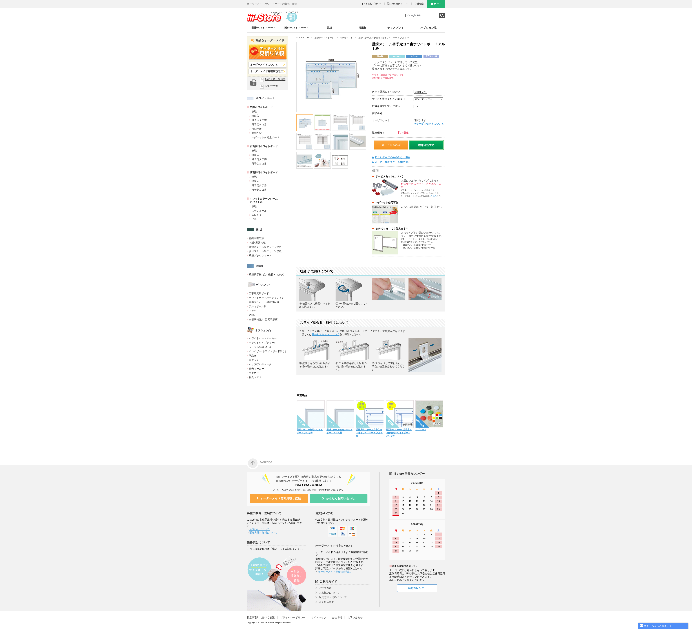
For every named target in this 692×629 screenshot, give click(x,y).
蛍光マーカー (256, 368)
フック (252, 310)
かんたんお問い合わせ (340, 498)
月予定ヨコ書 (259, 124)
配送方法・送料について (263, 532)
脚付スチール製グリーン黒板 (265, 251)
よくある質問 (326, 602)
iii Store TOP (302, 37)
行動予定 (257, 128)
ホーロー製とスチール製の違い (392, 162)
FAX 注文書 (271, 86)
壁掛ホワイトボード (263, 27)
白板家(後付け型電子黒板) (263, 319)
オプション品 (428, 27)
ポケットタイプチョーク (263, 342)
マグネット (255, 372)
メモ (254, 219)
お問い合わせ (373, 4)
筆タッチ (254, 360)
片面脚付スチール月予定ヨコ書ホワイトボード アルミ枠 (369, 432)
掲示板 (362, 27)
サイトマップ (318, 617)
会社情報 (419, 4)
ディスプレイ (395, 27)
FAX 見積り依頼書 (275, 79)
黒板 (329, 27)
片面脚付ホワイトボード (264, 172)
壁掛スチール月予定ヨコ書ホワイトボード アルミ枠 (383, 37)
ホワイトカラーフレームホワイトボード (264, 200)
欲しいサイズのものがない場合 (392, 157)
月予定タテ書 (259, 120)
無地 (254, 111)
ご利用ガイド (328, 581)
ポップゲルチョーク (260, 364)
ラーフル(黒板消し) (260, 347)
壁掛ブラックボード (260, 255)
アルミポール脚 (258, 306)
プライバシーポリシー (292, 617)
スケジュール (259, 210)
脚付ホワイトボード (296, 27)
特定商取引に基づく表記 (261, 617)
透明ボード (255, 315)
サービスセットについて (326, 334)
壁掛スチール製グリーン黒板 (265, 246)
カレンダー (258, 215)
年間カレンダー (417, 588)
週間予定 (257, 133)
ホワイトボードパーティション (266, 297)
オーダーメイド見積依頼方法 (266, 71)
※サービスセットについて (429, 123)
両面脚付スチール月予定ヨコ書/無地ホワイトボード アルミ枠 (399, 432)
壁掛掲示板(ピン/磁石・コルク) (266, 274)
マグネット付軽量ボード (265, 137)
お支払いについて (259, 529)
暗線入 (255, 115)
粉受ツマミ (255, 377)
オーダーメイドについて (264, 64)
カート (438, 4)
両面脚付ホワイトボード (264, 146)
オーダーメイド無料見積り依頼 (280, 498)
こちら (434, 196)
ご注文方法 (325, 588)
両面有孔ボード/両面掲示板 (264, 302)
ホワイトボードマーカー (263, 338)
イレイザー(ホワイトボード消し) (267, 351)
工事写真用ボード (259, 293)
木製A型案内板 (257, 242)
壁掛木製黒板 (256, 238)
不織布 (252, 355)
